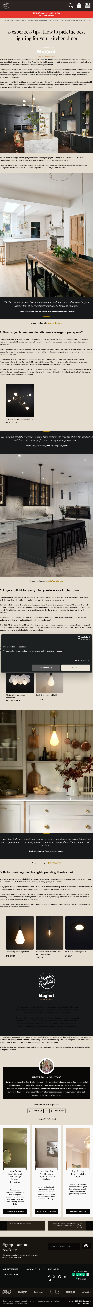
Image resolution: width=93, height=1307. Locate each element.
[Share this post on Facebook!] (58, 1111)
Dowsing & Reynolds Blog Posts (24, 20)
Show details (79, 660)
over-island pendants (69, 349)
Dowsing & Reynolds (40, 362)
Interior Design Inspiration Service (14, 1039)
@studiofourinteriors (54, 581)
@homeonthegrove (54, 323)
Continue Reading (15, 1211)
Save (35, 1111)
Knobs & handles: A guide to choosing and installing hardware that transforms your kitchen (67, 1225)
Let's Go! (86, 1246)
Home (7, 20)
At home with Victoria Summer (20, 1224)
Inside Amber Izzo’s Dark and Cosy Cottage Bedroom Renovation (15, 1177)
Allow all (75, 668)
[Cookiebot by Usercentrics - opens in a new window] (79, 638)
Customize (44, 668)
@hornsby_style (54, 863)
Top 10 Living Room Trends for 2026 (78, 1174)
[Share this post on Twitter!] (46, 1111)
